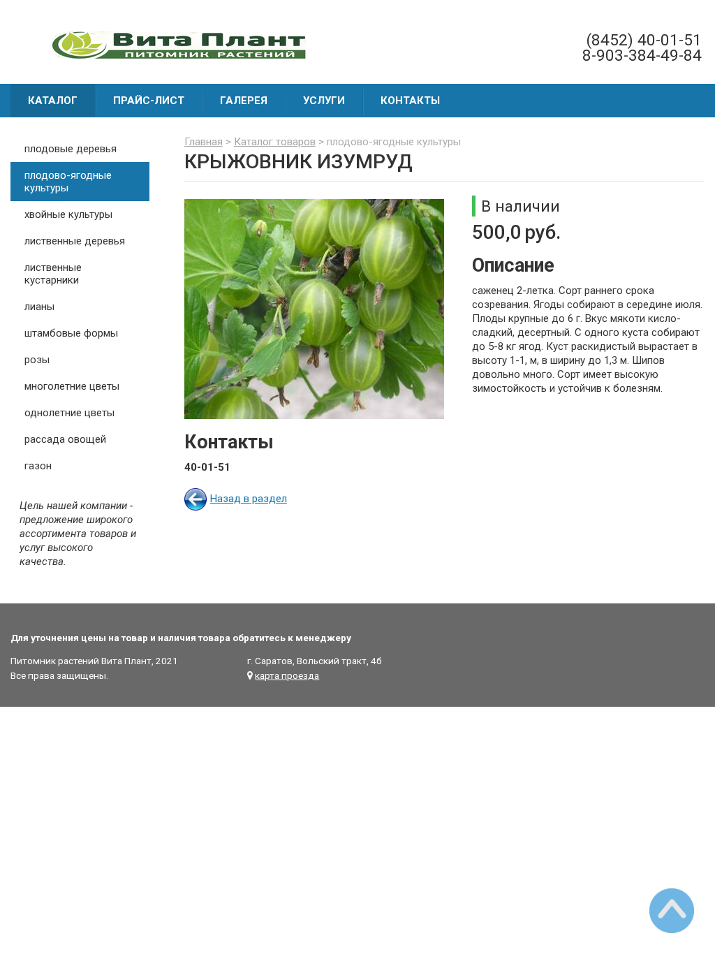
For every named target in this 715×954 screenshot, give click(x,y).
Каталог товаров (275, 141)
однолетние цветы (69, 412)
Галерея (243, 100)
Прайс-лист (148, 100)
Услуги (324, 100)
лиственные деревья (74, 241)
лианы (39, 306)
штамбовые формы (71, 333)
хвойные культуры (68, 214)
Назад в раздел (248, 498)
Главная (203, 141)
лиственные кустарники (53, 273)
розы (37, 359)
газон (38, 466)
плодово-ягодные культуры (68, 181)
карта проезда (287, 675)
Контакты (410, 100)
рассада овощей (65, 439)
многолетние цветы (71, 386)
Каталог (53, 100)
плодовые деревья (70, 148)
